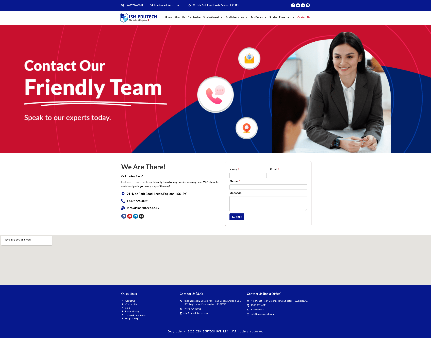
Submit (237, 216)
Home (168, 17)
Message (235, 193)
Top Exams (257, 17)
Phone (234, 181)
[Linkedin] (135, 216)
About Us (179, 17)
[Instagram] (141, 216)
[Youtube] (129, 216)
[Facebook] (123, 216)
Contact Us (303, 17)
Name (234, 169)
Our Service (194, 17)
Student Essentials (280, 17)
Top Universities (234, 17)
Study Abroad (211, 17)
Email (274, 169)
